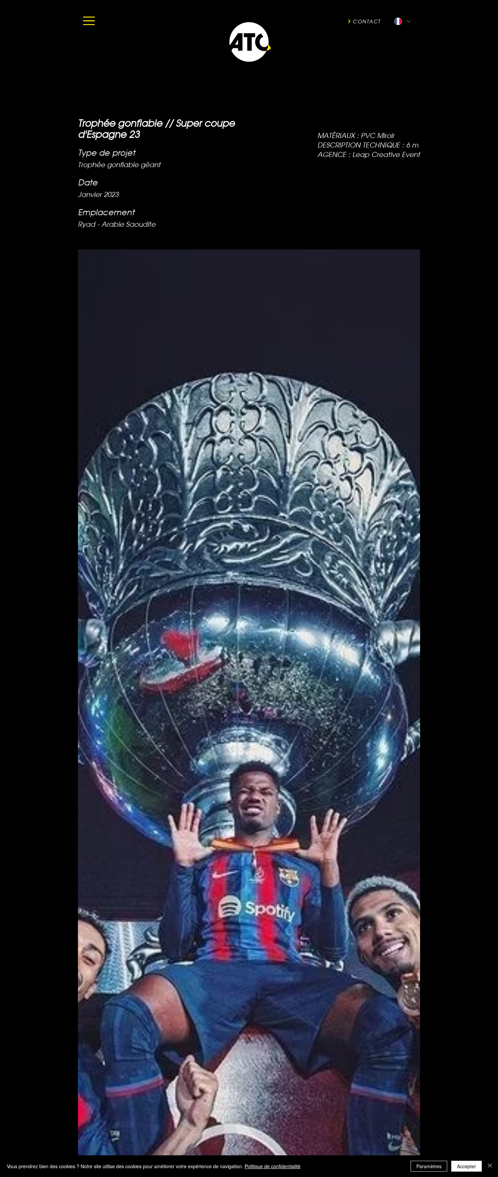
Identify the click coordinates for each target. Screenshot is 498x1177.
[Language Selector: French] (402, 21)
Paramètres (428, 1166)
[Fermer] (490, 1166)
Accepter (466, 1166)
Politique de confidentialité (272, 1166)
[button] (89, 21)
